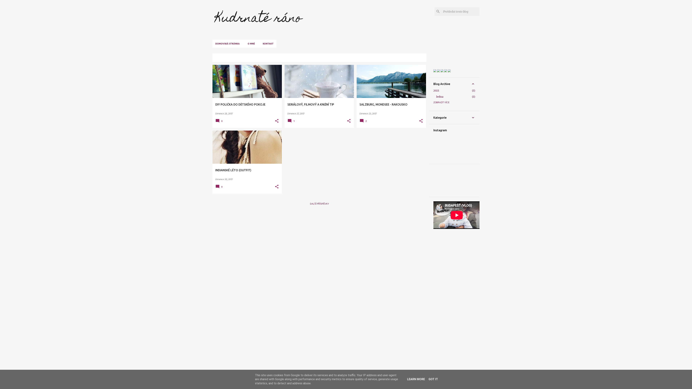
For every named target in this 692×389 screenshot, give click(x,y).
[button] (277, 121)
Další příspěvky (319, 204)
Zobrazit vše (415, 58)
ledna (439, 96)
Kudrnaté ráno (258, 19)
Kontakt (268, 44)
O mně (251, 44)
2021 (436, 90)
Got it (433, 379)
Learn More (416, 379)
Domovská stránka (227, 44)
